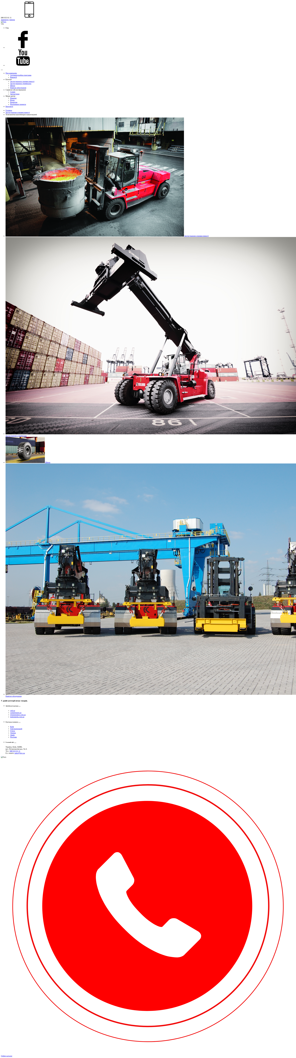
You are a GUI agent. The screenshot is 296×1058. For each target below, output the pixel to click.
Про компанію (11, 73)
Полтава (13, 737)
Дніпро (13, 733)
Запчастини (14, 94)
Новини (13, 98)
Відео (12, 100)
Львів (12, 735)
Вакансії (13, 77)
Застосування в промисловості (22, 81)
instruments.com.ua (17, 717)
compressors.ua (15, 713)
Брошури (13, 102)
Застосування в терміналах (20, 84)
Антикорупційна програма (20, 75)
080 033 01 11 (15, 751)
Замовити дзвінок (8, 20)
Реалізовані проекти (18, 104)
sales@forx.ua (19, 753)
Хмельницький (16, 729)
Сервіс (12, 92)
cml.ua (12, 711)
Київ (12, 727)
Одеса (12, 731)
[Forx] (3, 22)
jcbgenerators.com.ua (18, 715)
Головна (9, 110)
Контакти (9, 106)
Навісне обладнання (18, 88)
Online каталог (6, 1056)
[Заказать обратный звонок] (148, 1054)
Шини (12, 86)
